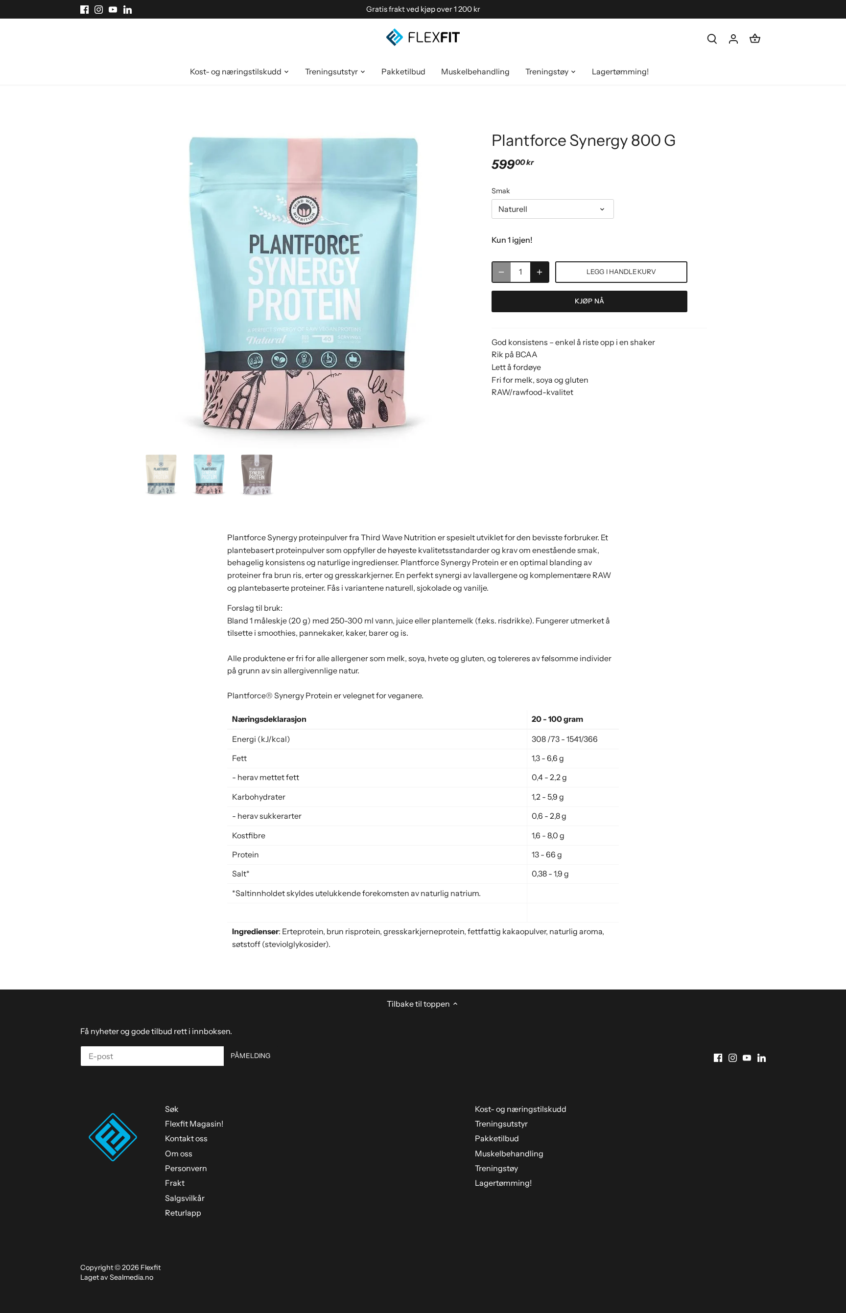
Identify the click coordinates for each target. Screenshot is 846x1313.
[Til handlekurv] (755, 38)
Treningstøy (496, 1168)
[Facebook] (84, 9)
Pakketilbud (497, 1138)
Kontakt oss (186, 1138)
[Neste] (453, 284)
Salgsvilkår (185, 1198)
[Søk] (712, 38)
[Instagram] (98, 9)
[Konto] (733, 38)
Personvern (186, 1168)
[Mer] (539, 272)
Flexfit (151, 1267)
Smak (501, 191)
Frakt (175, 1183)
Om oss (178, 1153)
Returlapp (183, 1213)
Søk (172, 1109)
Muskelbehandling (509, 1153)
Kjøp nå (589, 301)
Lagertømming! (503, 1183)
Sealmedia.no (131, 1277)
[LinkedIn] (127, 9)
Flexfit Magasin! (194, 1124)
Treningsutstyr (501, 1124)
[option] (303, 283)
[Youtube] (113, 9)
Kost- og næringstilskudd (520, 1109)
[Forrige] (153, 284)
